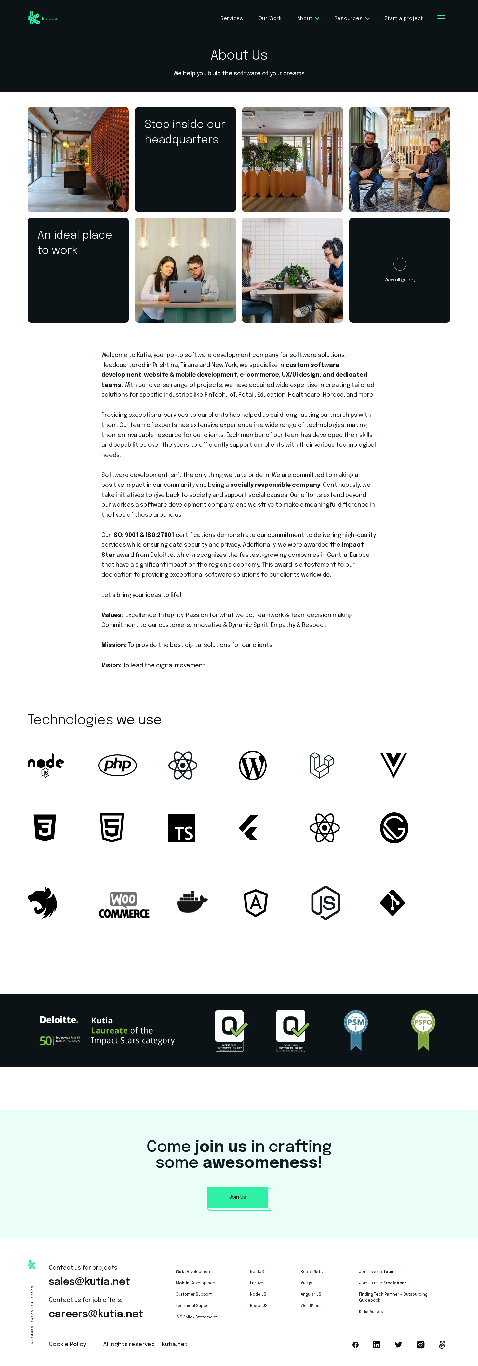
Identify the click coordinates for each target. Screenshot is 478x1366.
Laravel (257, 1283)
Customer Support (194, 1295)
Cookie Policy (67, 1344)
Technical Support (194, 1306)
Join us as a (377, 1272)
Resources (348, 18)
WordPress (311, 1306)
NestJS (257, 1272)
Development (194, 1272)
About (304, 18)
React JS (259, 1306)
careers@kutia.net (96, 1314)
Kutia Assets (371, 1312)
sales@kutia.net (89, 1282)
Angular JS (311, 1295)
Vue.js (306, 1283)
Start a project (404, 18)
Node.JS (258, 1295)
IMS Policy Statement (196, 1317)
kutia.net (175, 1344)
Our (270, 18)
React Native (313, 1272)
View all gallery (400, 280)
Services (231, 18)
